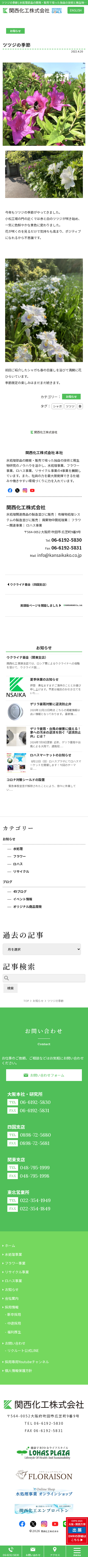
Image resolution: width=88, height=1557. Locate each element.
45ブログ (20, 891)
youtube (32, 490)
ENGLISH (76, 10)
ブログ (7, 881)
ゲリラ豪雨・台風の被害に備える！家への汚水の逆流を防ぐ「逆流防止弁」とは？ (55, 732)
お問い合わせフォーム (47, 1075)
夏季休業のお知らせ (44, 679)
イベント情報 (22, 899)
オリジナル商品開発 (27, 906)
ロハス (18, 864)
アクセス (55, 1555)
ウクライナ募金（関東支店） (27, 657)
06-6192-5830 (49, 1423)
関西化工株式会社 (50, 1531)
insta (25, 490)
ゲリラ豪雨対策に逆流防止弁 (50, 704)
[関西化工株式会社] (32, 10)
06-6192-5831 (48, 1430)
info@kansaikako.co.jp (59, 555)
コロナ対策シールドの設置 (26, 779)
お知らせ (9, 839)
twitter (17, 490)
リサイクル (21, 871)
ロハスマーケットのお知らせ (50, 755)
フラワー (19, 856)
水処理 (18, 848)
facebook (10, 490)
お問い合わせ (33, 1555)
